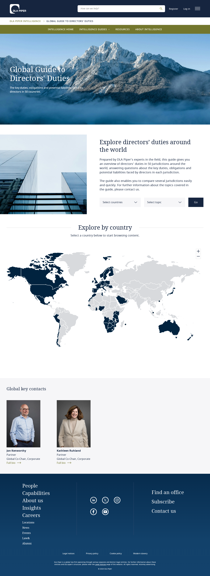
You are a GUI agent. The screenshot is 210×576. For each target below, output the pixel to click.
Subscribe (163, 501)
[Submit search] (161, 8)
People (30, 485)
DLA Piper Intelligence (26, 21)
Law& (26, 538)
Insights (31, 508)
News (25, 527)
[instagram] (117, 500)
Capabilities (36, 493)
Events (26, 533)
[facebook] (93, 511)
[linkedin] (93, 500)
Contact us (164, 511)
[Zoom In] (198, 251)
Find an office (168, 492)
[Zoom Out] (198, 256)
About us (32, 500)
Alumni (27, 543)
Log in (186, 9)
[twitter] (105, 500)
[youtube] (105, 511)
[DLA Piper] (18, 7)
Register (173, 9)
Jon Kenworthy (16, 451)
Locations (28, 522)
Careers (31, 515)
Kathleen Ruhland (69, 451)
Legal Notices (100, 564)
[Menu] (197, 8)
